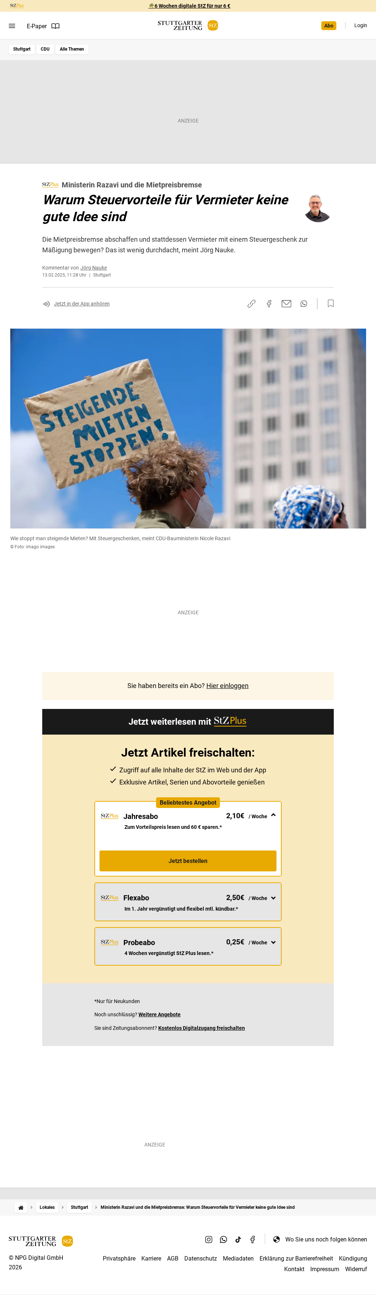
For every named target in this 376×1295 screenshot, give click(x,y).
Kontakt (294, 1269)
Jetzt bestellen (188, 860)
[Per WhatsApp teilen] (304, 303)
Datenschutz (200, 1258)
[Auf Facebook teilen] (269, 303)
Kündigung (353, 1258)
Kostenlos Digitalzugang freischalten (201, 1028)
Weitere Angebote (159, 1014)
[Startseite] (21, 1207)
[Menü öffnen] (12, 26)
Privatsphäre (119, 1258)
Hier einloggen (227, 685)
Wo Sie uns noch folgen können (326, 1239)
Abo (328, 26)
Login (360, 25)
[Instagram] (209, 1239)
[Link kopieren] (251, 303)
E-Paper (37, 26)
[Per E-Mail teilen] (286, 303)
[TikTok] (238, 1239)
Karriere (151, 1258)
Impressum (324, 1269)
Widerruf (356, 1269)
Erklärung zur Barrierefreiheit (296, 1258)
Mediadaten (238, 1258)
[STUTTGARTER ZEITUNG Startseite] (188, 25)
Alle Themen (72, 49)
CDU (45, 49)
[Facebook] (253, 1239)
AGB (172, 1258)
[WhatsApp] (223, 1239)
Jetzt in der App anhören (82, 304)
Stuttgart (21, 49)
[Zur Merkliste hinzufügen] (328, 303)
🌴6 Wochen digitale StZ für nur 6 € (189, 6)
